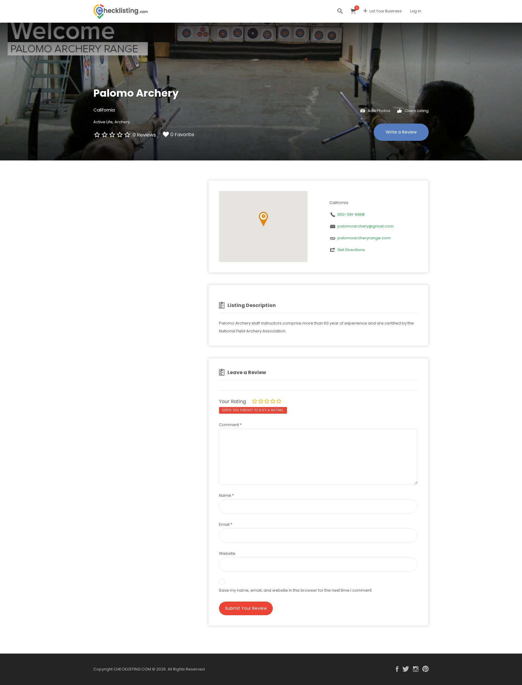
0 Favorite (182, 134)
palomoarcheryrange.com (364, 238)
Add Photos (378, 111)
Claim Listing (416, 111)
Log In (415, 11)
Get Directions (351, 250)
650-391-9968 (351, 214)
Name (226, 495)
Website (227, 553)
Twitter (405, 669)
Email (225, 524)
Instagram (415, 669)
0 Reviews (144, 134)
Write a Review (401, 132)
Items (353, 11)
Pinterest (425, 669)
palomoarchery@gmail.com (365, 226)
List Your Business (385, 11)
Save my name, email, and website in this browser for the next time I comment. (295, 590)
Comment (230, 425)
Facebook (397, 669)
